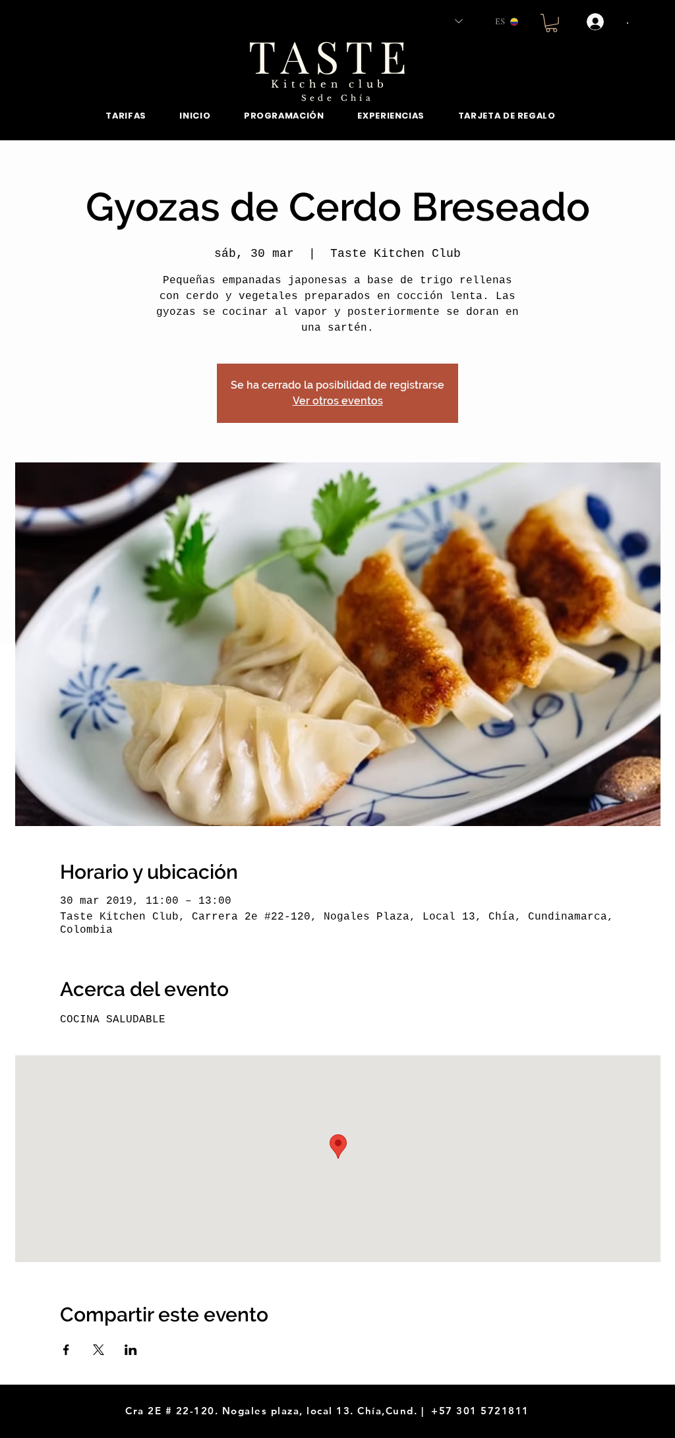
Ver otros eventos (338, 401)
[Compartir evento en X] (98, 1349)
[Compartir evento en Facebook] (66, 1349)
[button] (551, 23)
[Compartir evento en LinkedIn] (131, 1349)
